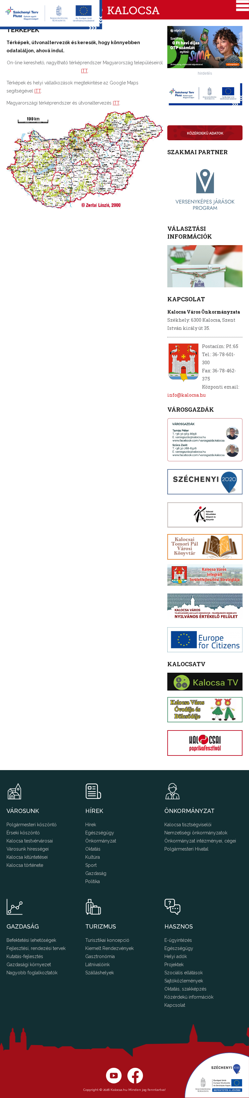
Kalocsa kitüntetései (27, 857)
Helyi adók (175, 956)
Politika (92, 881)
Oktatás (93, 849)
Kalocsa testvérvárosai (29, 840)
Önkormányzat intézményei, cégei (200, 840)
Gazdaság (95, 873)
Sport (91, 865)
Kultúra (92, 857)
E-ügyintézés (178, 940)
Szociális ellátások (183, 972)
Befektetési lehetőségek (31, 940)
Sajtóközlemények (183, 980)
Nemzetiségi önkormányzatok (195, 832)
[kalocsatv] (205, 681)
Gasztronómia (100, 956)
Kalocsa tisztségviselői (187, 824)
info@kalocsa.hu (186, 395)
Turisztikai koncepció (107, 940)
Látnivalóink (97, 964)
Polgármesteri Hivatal (186, 849)
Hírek (90, 824)
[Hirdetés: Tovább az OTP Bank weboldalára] (205, 66)
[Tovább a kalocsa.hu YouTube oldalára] (135, 1082)
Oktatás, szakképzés (185, 989)
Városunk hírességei (27, 849)
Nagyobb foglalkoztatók (31, 972)
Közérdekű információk (188, 997)
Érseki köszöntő (23, 832)
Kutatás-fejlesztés (24, 956)
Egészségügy (99, 832)
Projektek (174, 964)
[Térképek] (84, 206)
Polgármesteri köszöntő (31, 824)
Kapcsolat (174, 1005)
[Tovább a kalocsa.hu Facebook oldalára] (114, 1082)
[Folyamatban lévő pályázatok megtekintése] (51, 27)
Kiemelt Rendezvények (109, 948)
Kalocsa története (24, 865)
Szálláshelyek (99, 972)
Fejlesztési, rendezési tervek (35, 948)
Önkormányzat (100, 840)
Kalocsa (124, 10)
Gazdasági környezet (28, 964)
